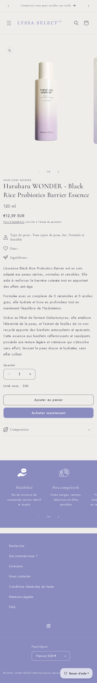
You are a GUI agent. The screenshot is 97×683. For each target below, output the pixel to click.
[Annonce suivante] (89, 6)
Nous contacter (20, 576)
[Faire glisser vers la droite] (58, 172)
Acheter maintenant (48, 412)
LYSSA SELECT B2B (26, 673)
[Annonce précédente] (8, 6)
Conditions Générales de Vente (31, 586)
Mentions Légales (21, 597)
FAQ (12, 607)
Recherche (16, 546)
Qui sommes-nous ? (23, 556)
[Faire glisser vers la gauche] (39, 172)
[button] (9, 23)
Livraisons (16, 566)
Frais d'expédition (14, 222)
